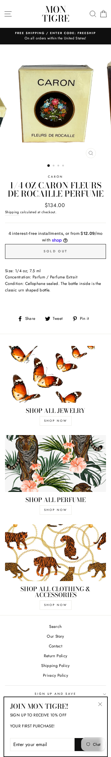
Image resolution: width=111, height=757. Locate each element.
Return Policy (55, 656)
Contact (55, 646)
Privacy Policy (55, 675)
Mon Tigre (55, 14)
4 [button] (63, 166)
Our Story (55, 636)
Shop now (55, 605)
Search (55, 626)
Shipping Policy (55, 665)
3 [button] (58, 166)
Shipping (12, 212)
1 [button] (48, 165)
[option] (55, 102)
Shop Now (55, 420)
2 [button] (54, 166)
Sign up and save (56, 694)
